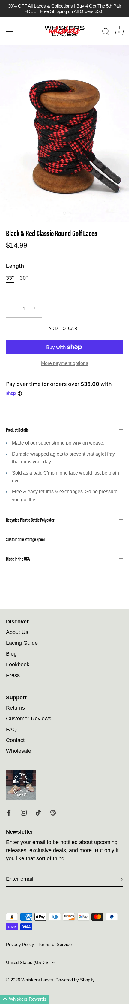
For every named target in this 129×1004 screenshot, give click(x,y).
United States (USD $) (28, 962)
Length (15, 266)
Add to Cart (65, 328)
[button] (25, 999)
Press (13, 675)
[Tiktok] (38, 812)
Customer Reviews (28, 719)
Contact (15, 740)
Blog (11, 654)
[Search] (105, 32)
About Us (17, 632)
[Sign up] (120, 879)
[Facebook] (9, 812)
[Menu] (9, 31)
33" (10, 278)
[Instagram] (24, 812)
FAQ (11, 729)
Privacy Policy (20, 944)
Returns (15, 708)
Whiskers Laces (37, 979)
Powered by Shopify (75, 979)
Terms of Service (55, 944)
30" (24, 278)
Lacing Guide (22, 643)
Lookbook (17, 665)
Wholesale (18, 751)
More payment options (64, 363)
